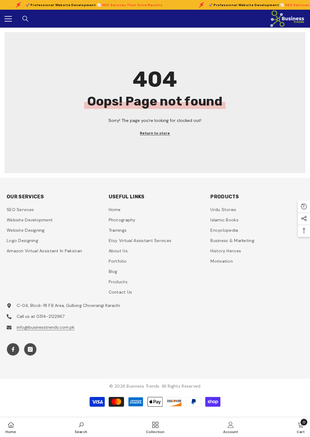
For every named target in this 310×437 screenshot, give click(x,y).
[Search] (25, 18)
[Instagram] (30, 349)
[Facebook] (13, 349)
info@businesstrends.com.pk (45, 327)
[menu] (8, 18)
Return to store (155, 133)
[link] (81, 427)
